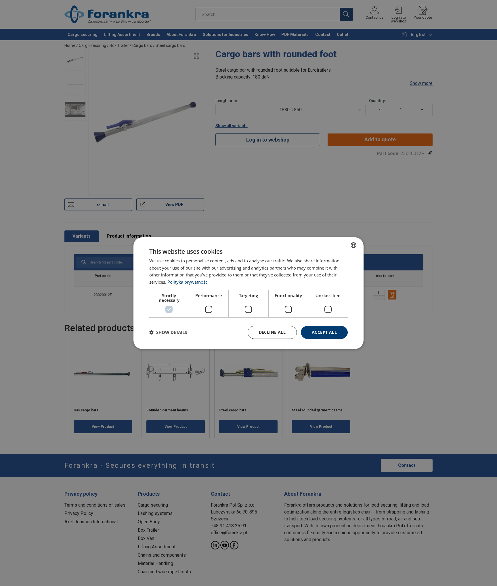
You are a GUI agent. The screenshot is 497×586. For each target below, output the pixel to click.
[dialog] (248, 293)
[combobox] (353, 245)
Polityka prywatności (188, 282)
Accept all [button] (324, 332)
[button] (168, 332)
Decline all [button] (272, 332)
